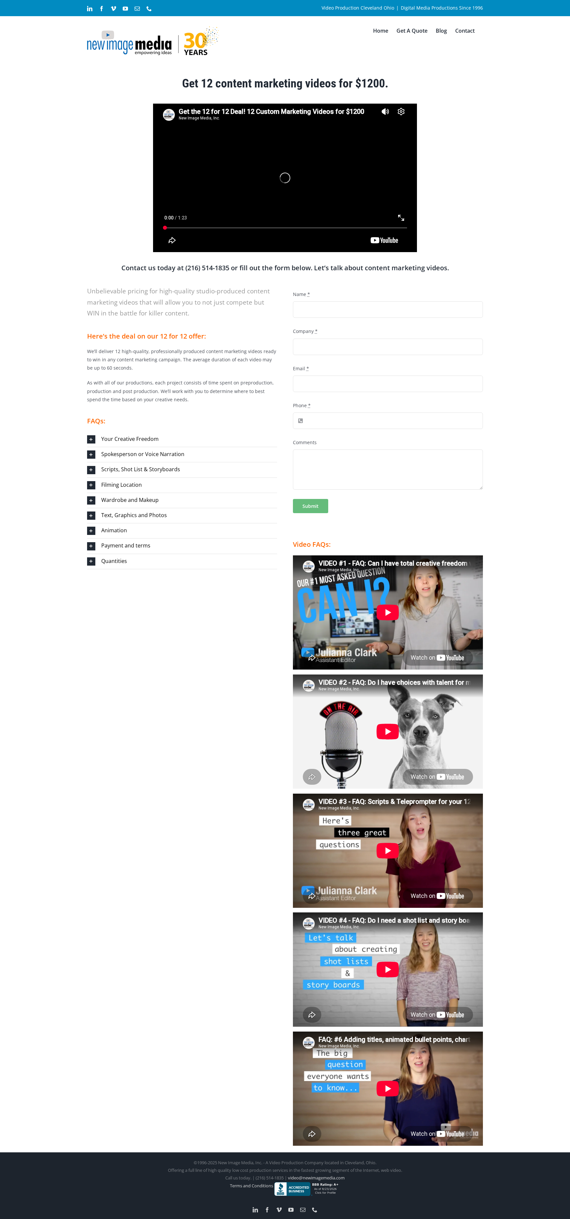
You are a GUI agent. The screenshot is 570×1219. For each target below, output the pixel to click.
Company (305, 331)
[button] (182, 439)
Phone (302, 405)
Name (301, 294)
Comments (305, 442)
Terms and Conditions (252, 1186)
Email (301, 368)
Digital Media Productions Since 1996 (442, 8)
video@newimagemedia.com (316, 1178)
